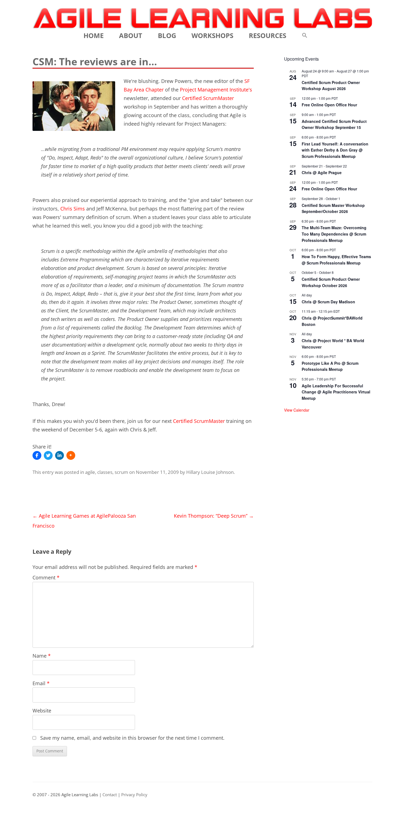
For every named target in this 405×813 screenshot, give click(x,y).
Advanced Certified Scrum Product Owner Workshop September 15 (334, 124)
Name (42, 655)
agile (90, 472)
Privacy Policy (134, 795)
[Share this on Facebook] (37, 455)
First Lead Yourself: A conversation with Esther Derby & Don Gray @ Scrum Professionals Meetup (335, 150)
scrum (121, 472)
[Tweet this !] (48, 455)
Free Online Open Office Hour (329, 104)
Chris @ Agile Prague (322, 172)
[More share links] (70, 455)
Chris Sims (72, 208)
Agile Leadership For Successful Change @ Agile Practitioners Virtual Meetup (336, 392)
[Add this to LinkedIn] (59, 455)
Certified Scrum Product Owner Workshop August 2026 (331, 85)
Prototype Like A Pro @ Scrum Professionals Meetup (330, 366)
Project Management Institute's (216, 89)
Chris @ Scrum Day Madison (328, 301)
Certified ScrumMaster (208, 98)
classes (104, 472)
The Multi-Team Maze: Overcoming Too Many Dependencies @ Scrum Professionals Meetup (334, 234)
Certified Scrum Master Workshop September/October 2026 (333, 208)
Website (42, 710)
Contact (109, 795)
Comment (46, 577)
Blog (167, 35)
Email (41, 683)
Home (93, 35)
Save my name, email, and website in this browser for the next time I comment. (132, 737)
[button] (304, 35)
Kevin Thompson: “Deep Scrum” (214, 515)
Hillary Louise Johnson (210, 472)
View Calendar (296, 410)
